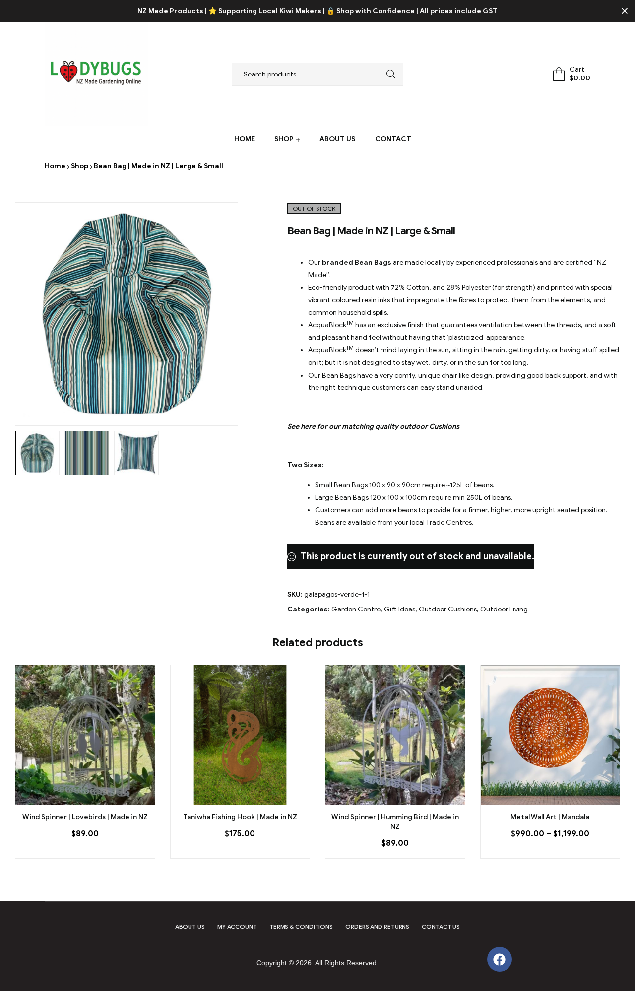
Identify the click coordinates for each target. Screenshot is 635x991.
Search (388, 74)
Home (55, 166)
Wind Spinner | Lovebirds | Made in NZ (85, 817)
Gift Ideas (399, 609)
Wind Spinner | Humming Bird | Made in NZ (395, 822)
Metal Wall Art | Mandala (549, 817)
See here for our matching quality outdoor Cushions (373, 426)
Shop (79, 166)
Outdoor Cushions (448, 609)
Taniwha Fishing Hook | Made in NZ (240, 817)
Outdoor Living (504, 609)
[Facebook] (499, 959)
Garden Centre (356, 609)
